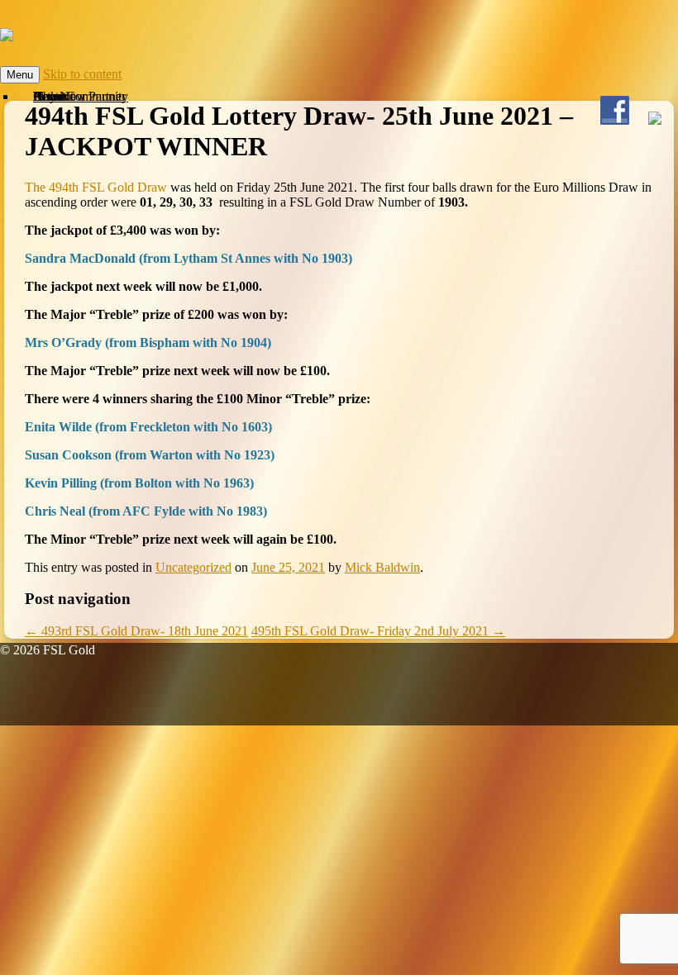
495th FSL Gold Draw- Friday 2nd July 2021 (378, 631)
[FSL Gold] (6, 32)
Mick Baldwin (382, 567)
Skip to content (82, 74)
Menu (20, 75)
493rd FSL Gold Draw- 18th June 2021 (136, 631)
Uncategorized (193, 567)
